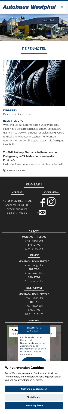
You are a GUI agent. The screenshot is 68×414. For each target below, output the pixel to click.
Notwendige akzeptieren (34, 389)
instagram (51, 202)
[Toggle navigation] (62, 7)
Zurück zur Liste (15, 170)
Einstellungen (34, 397)
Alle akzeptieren (34, 405)
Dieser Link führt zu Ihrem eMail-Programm (41, 212)
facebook (41, 202)
